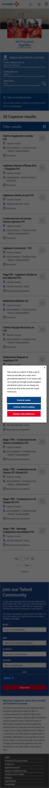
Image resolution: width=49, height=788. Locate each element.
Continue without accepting (23, 407)
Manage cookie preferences (23, 413)
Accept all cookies (24, 400)
